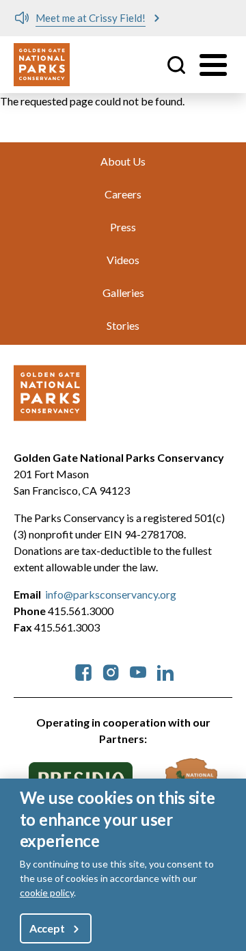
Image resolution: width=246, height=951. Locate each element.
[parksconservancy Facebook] (83, 670)
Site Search (176, 65)
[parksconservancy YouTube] (138, 670)
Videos (123, 259)
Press (123, 226)
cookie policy (47, 892)
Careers (123, 193)
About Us (123, 161)
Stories (123, 325)
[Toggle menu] (213, 65)
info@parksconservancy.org (110, 594)
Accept (47, 928)
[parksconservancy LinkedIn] (165, 670)
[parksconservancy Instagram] (110, 670)
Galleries (123, 292)
